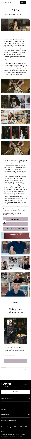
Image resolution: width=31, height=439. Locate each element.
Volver (15, 302)
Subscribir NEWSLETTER (20, 427)
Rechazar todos (15, 224)
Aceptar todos (15, 219)
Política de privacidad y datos (12, 214)
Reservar (23, 2)
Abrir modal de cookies (20, 434)
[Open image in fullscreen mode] (15, 86)
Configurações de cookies (15, 228)
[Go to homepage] (7, 2)
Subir (26, 384)
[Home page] (7, 385)
